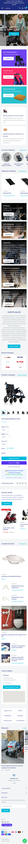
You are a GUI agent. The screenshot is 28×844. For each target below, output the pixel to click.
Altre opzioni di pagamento (14, 466)
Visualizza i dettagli (22, 375)
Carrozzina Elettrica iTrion (10, 419)
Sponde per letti (8, 720)
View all (25, 728)
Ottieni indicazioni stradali (11, 687)
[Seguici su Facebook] (2, 822)
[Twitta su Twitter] (23, 483)
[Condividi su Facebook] (17, 483)
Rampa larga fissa (7, 193)
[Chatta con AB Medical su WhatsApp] (25, 841)
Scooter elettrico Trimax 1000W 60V (9, 528)
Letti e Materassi (20, 720)
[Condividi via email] (26, 483)
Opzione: (5, 434)
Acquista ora (7, 503)
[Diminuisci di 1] (8, 453)
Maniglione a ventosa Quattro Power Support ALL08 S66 (13, 635)
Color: (4, 441)
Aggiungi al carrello (14, 458)
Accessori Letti (8, 710)
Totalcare (4, 422)
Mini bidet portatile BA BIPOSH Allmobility (11, 576)
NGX (4, 526)
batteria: (5, 426)
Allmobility (5, 191)
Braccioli (20, 710)
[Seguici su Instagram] (5, 822)
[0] (25, 8)
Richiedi (6, 810)
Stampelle (20, 715)
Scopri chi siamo (14, 346)
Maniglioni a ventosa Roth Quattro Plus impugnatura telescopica (17, 659)
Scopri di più (14, 33)
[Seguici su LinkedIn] (8, 822)
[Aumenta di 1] (15, 453)
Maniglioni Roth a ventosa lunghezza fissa (17, 586)
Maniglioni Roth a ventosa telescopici (17, 598)
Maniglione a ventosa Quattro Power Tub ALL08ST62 (18, 646)
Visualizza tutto (23, 150)
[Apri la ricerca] (19, 8)
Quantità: (3, 453)
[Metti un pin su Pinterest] (20, 483)
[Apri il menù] (2, 8)
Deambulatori (7, 715)
